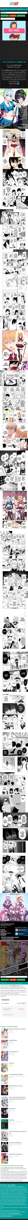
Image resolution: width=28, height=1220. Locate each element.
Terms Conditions (12, 1185)
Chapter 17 (11, 1030)
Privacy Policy (3, 1185)
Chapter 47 (11, 1042)
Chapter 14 (11, 1135)
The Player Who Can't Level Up (15, 1085)
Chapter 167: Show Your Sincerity (17, 1076)
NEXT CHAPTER (21, 15)
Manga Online (4, 983)
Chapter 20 (11, 1110)
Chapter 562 (12, 1053)
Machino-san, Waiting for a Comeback (17, 1029)
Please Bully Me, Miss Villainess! (16, 1074)
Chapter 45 (11, 1100)
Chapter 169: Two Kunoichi (15, 1121)
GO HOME (13, 15)
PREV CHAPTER (5, 15)
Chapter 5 (11, 1065)
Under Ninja (11, 1120)
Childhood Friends (13, 1040)
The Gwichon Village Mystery (15, 1142)
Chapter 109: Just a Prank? (15, 1144)
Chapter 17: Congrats (14, 1156)
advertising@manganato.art (6, 1216)
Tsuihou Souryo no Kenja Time (15, 1154)
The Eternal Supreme (13, 1051)
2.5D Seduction (12, 983)
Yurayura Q (11, 1063)
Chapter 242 (12, 1087)
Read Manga (10, 1186)
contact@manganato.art (14, 1213)
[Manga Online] (14, 3)
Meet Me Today (12, 1108)
